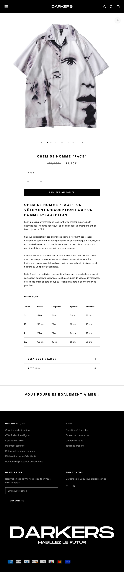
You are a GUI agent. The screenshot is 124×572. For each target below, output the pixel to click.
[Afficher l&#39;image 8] (73, 142)
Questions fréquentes (77, 430)
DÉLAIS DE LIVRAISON (42, 359)
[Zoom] (117, 20)
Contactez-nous (74, 440)
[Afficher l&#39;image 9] (76, 142)
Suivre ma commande (77, 435)
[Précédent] (41, 142)
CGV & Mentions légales (17, 435)
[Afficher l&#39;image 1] (47, 142)
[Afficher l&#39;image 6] (65, 142)
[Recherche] (111, 6)
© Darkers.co (17, 520)
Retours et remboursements (20, 451)
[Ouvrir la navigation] (6, 6)
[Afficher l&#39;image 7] (69, 142)
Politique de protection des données (24, 461)
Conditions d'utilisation (17, 430)
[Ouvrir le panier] (118, 6)
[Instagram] (67, 486)
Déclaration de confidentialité (20, 456)
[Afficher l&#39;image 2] (51, 142)
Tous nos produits (75, 445)
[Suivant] (82, 142)
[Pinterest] (74, 486)
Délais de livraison (14, 440)
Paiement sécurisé (14, 445)
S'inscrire (17, 500)
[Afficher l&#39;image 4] (58, 142)
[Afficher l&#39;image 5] (62, 142)
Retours (34, 368)
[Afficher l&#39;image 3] (54, 142)
